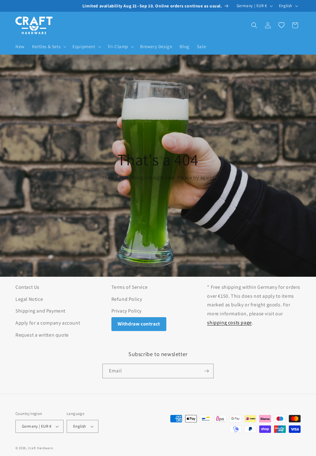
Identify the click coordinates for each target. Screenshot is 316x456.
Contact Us (27, 287)
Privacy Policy (126, 311)
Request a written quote (42, 335)
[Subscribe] (206, 371)
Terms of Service (129, 287)
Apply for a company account (47, 323)
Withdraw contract (139, 324)
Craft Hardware (40, 448)
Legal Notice (29, 299)
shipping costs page (229, 322)
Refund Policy (126, 299)
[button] (48, 46)
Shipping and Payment (40, 311)
